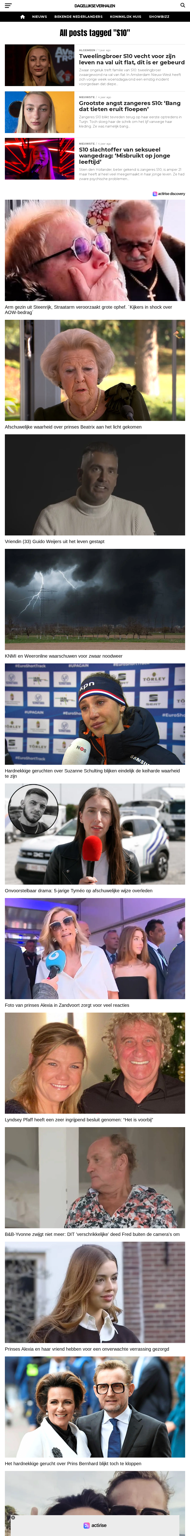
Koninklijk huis (126, 17)
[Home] (23, 17)
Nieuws (39, 17)
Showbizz (159, 17)
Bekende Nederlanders (78, 17)
